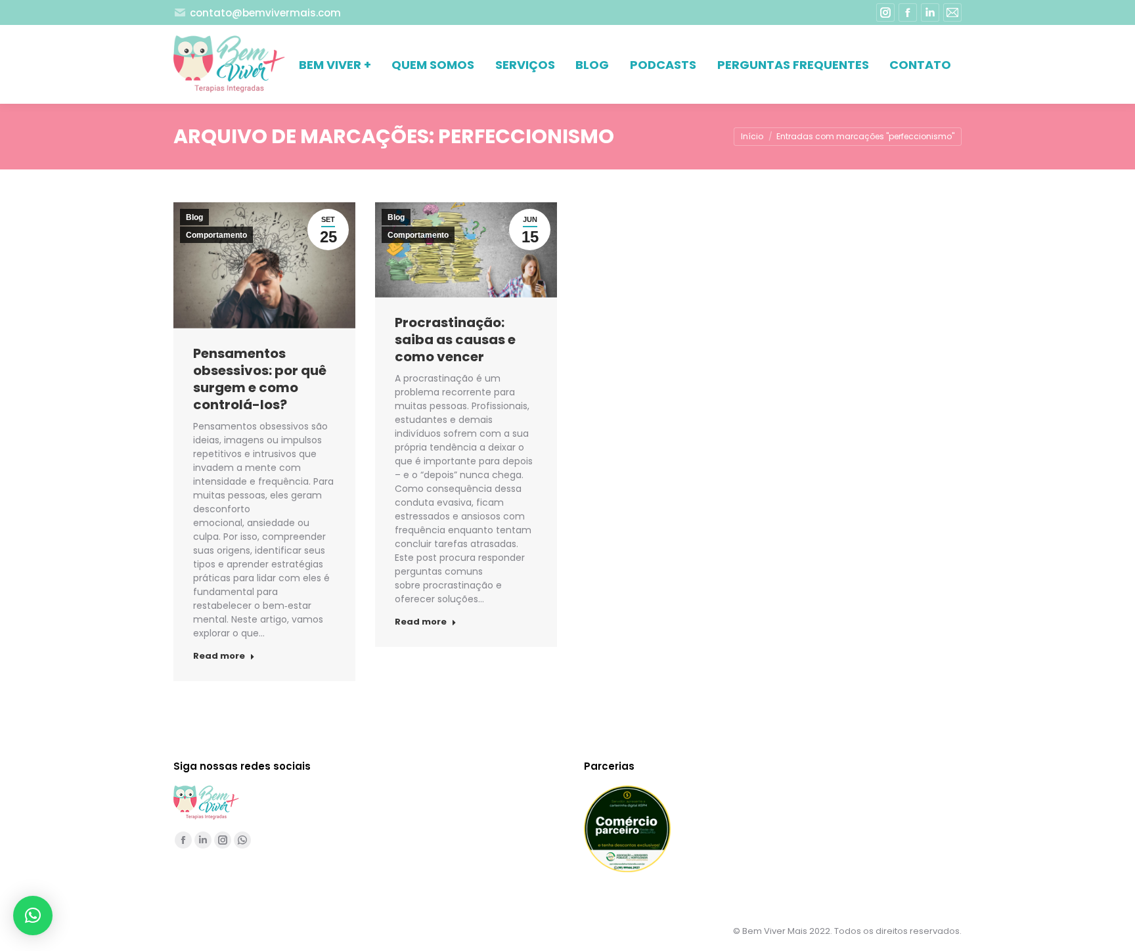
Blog (194, 217)
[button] (33, 915)
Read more (219, 656)
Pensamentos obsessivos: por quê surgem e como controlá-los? (259, 379)
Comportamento (216, 235)
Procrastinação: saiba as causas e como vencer (455, 339)
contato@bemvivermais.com (265, 13)
